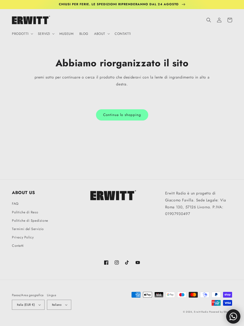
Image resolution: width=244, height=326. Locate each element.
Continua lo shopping (122, 114)
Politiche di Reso (25, 212)
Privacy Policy (23, 237)
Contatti (18, 245)
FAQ (15, 203)
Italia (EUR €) (26, 304)
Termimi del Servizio (28, 228)
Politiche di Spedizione (30, 220)
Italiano (57, 304)
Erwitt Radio (201, 312)
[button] (22, 34)
